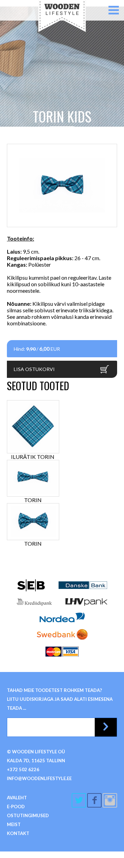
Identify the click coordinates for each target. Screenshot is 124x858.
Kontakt (18, 833)
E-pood (16, 806)
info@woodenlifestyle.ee (39, 778)
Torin (33, 500)
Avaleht (17, 797)
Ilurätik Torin (32, 456)
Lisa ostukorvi (34, 369)
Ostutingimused (28, 815)
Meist (14, 824)
